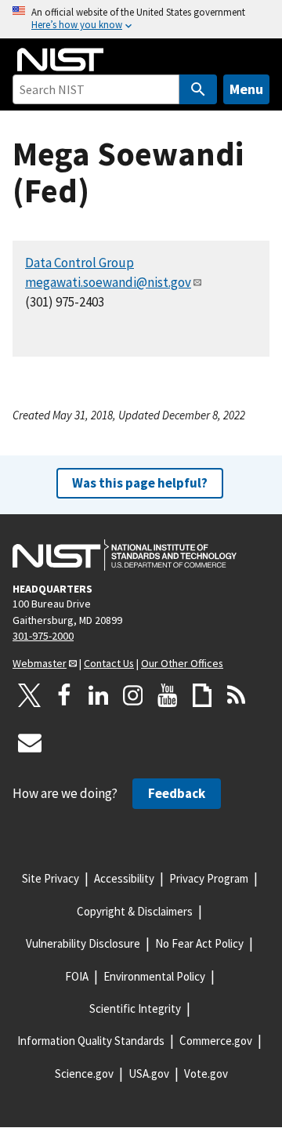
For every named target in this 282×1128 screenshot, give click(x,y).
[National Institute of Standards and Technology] (125, 555)
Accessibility (124, 878)
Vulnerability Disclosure (83, 943)
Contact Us (109, 663)
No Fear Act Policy (199, 943)
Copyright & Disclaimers (135, 911)
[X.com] (30, 695)
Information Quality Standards (90, 1040)
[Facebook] (64, 695)
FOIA (77, 976)
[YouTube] (167, 695)
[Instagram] (133, 695)
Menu (246, 89)
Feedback (176, 793)
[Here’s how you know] (141, 19)
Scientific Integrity (135, 1008)
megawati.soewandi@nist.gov (108, 282)
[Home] (60, 59)
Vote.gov (206, 1073)
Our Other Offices (182, 663)
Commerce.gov (215, 1040)
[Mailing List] (30, 742)
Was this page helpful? (140, 482)
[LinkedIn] (98, 695)
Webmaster (40, 663)
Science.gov (84, 1073)
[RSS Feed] (236, 695)
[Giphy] (202, 695)
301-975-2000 (43, 636)
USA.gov (148, 1073)
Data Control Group (79, 262)
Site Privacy (50, 878)
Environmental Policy (154, 976)
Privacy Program (208, 878)
